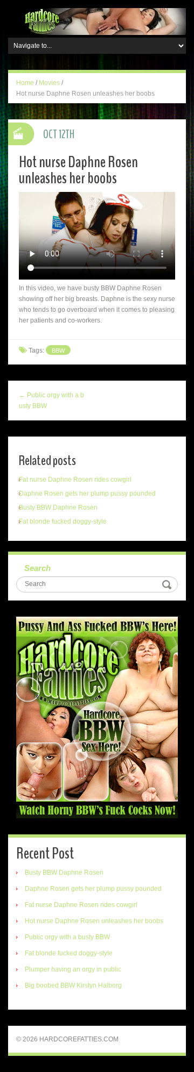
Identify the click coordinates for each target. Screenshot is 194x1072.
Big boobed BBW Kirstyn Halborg (73, 985)
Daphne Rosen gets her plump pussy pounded (87, 493)
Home (25, 83)
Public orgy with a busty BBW (67, 937)
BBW (58, 350)
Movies (49, 83)
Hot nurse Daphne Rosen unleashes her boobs (94, 921)
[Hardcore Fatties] (97, 21)
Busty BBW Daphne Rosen (58, 507)
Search (37, 568)
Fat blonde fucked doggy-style (63, 521)
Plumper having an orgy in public (73, 969)
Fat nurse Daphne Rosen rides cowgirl (75, 479)
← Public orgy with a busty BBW (51, 400)
